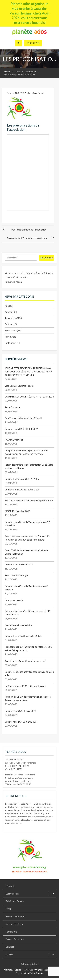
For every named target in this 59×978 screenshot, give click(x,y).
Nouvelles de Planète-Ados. (19, 625)
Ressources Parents (16, 916)
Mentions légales (12, 969)
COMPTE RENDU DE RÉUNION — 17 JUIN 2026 (29, 396)
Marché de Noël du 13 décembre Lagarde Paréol (29, 500)
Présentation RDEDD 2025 (19, 564)
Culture (8, 324)
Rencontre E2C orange (16, 575)
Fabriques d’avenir (15, 901)
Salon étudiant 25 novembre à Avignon (27, 237)
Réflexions (10, 342)
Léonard (10, 886)
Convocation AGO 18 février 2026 (22, 489)
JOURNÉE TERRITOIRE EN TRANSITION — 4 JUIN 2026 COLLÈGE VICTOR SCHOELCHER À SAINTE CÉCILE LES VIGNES (28, 371)
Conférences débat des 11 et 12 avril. (23, 418)
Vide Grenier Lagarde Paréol (19, 385)
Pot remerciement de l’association (28, 229)
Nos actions (11, 330)
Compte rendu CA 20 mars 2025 (21, 721)
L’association (12, 893)
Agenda (8, 311)
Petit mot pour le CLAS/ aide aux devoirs (25, 686)
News (8, 908)
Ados (7, 305)
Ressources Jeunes (15, 924)
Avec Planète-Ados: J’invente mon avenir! (25, 661)
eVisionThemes (35, 973)
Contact (10, 946)
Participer (33, 43)
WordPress (41, 969)
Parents (9, 336)
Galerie (9, 954)
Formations (11, 931)
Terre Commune (12, 407)
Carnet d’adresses (15, 939)
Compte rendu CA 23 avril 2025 (20, 710)
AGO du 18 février (14, 439)
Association (38, 93)
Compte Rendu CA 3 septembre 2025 (23, 636)
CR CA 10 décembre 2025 (17, 511)
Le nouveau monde (14, 600)
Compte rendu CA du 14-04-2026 (21, 429)
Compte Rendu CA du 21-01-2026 (22, 478)
